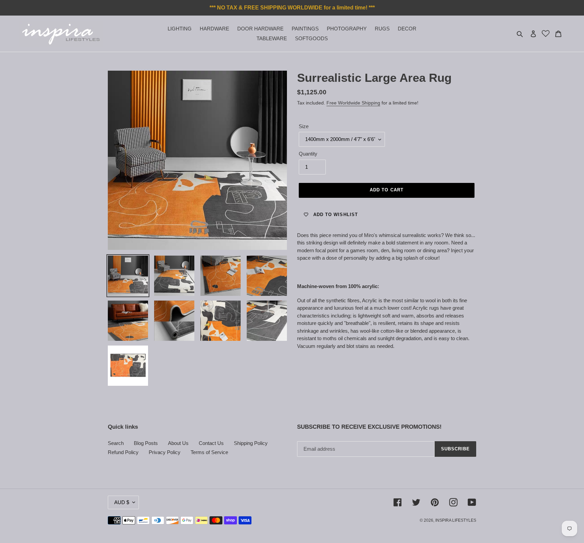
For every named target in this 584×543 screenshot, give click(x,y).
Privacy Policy (164, 452)
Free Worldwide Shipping (353, 102)
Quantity (308, 154)
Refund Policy (123, 452)
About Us (178, 443)
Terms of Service (209, 452)
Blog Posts (146, 443)
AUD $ (121, 502)
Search (116, 443)
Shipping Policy (251, 443)
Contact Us (211, 443)
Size (304, 126)
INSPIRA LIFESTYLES (455, 520)
